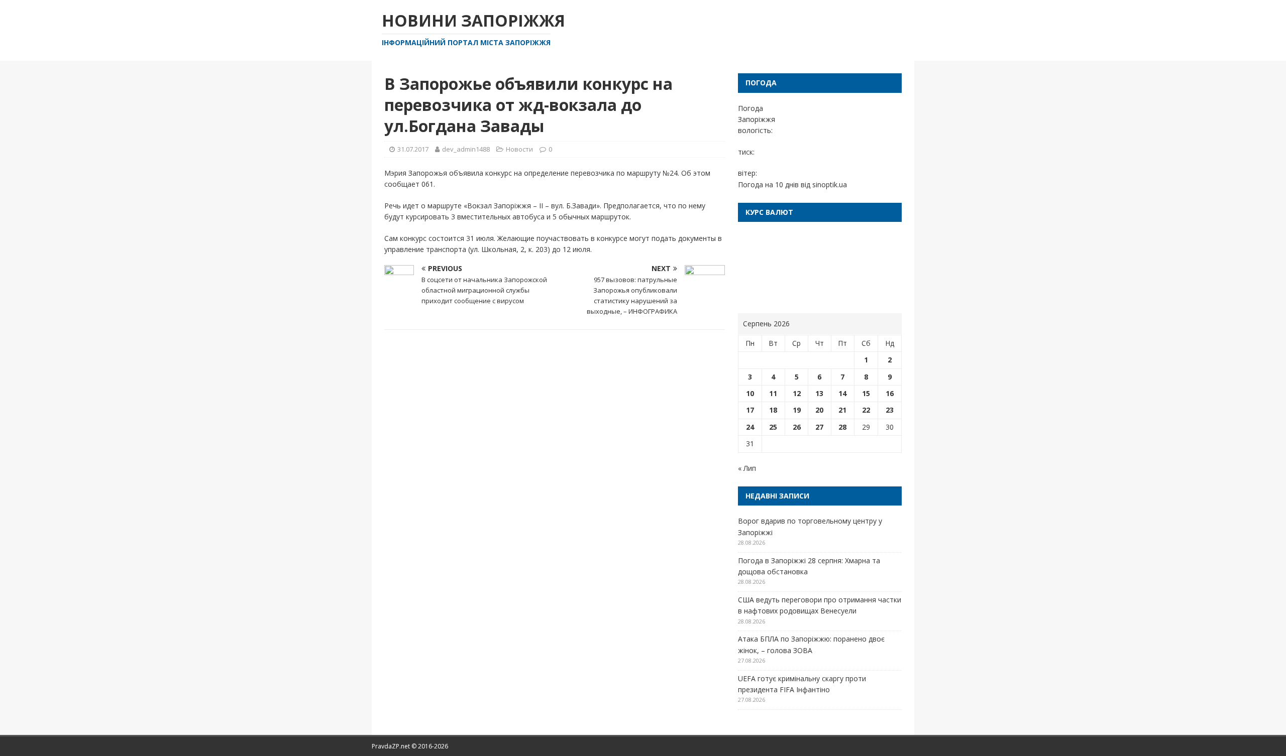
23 (890, 410)
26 (797, 427)
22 (866, 410)
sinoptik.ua (829, 184)
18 (773, 410)
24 (750, 427)
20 (819, 410)
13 (819, 393)
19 (797, 410)
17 (750, 410)
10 (750, 393)
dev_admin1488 (466, 149)
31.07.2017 (412, 149)
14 (842, 393)
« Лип (747, 468)
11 (773, 393)
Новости (519, 149)
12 (797, 393)
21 (842, 410)
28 (842, 427)
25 (773, 427)
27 (819, 427)
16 (890, 393)
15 (866, 393)
